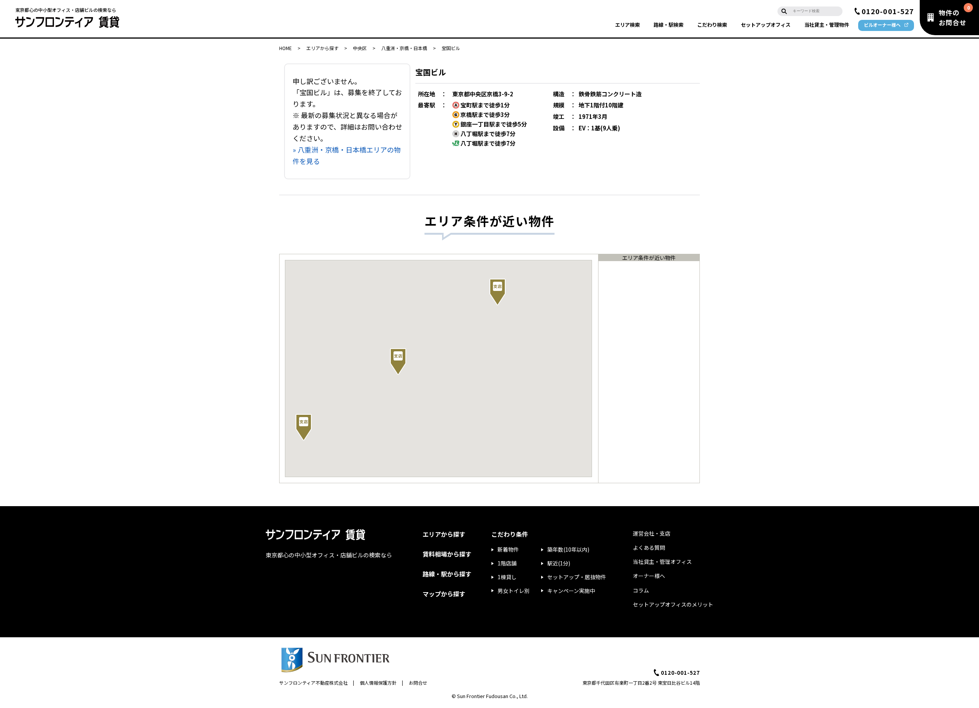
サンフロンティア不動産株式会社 (313, 682)
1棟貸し (507, 577)
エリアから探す (322, 48)
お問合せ (418, 682)
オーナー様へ (649, 576)
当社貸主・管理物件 (826, 24)
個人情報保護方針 (378, 682)
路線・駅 (668, 24)
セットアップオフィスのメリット (673, 604)
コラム (641, 590)
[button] (398, 361)
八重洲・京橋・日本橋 (404, 48)
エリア (627, 24)
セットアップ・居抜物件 (576, 577)
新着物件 (508, 549)
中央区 (360, 48)
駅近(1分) (558, 563)
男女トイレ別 (514, 590)
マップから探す (444, 593)
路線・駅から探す (447, 573)
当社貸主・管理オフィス (662, 561)
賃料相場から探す (447, 554)
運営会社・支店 (651, 533)
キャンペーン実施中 (571, 590)
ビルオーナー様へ (882, 24)
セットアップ (765, 24)
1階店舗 (507, 563)
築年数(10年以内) (568, 549)
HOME (285, 48)
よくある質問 (649, 547)
